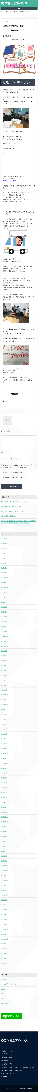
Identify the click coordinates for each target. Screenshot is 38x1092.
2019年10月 (4, 939)
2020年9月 (4, 885)
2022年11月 (4, 758)
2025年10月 (4, 587)
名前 (2, 452)
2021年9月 (4, 826)
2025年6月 (4, 607)
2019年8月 (4, 948)
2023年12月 (4, 695)
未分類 (3, 998)
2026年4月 (4, 558)
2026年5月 (4, 553)
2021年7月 (4, 836)
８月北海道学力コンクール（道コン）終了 (13, 511)
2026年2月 (4, 568)
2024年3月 (4, 680)
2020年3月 (4, 914)
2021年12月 (4, 812)
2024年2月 (4, 685)
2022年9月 (4, 768)
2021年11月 (4, 817)
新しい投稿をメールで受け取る (12, 477)
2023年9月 (4, 709)
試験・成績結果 (5, 1003)
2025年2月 (4, 626)
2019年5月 (4, 963)
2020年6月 (4, 900)
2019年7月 (4, 953)
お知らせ (3, 979)
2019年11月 (4, 934)
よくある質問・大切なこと (8, 984)
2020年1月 (4, 924)
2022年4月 (4, 792)
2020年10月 (4, 880)
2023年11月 (4, 699)
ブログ (7, 401)
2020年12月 (4, 870)
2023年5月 (4, 729)
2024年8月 (4, 655)
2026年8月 (4, 538)
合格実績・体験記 (7, 1064)
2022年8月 (4, 773)
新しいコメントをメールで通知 (12, 472)
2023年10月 (4, 704)
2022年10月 (4, 763)
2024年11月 (4, 641)
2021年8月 (4, 831)
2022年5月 (4, 787)
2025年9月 (4, 592)
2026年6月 (4, 548)
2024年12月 (4, 636)
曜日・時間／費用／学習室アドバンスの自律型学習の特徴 (18, 1067)
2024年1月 (4, 690)
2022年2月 (4, 802)
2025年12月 (4, 577)
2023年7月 (4, 719)
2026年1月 (4, 573)
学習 (2, 994)
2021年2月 (4, 861)
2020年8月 (4, 890)
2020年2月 (4, 919)
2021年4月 (4, 851)
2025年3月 (4, 621)
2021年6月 (4, 841)
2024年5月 (4, 670)
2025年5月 (4, 612)
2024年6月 (4, 665)
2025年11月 (4, 582)
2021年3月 (4, 856)
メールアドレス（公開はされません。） (10, 459)
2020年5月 (4, 904)
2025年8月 (4, 597)
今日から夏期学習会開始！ (8, 516)
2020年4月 (4, 909)
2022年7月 (4, 778)
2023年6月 (4, 724)
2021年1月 (4, 865)
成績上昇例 (5, 1060)
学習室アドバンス (7, 1057)
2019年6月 (4, 958)
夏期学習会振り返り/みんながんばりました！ (13, 501)
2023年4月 (4, 734)
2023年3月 (4, 739)
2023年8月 (4, 714)
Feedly (5, 1076)
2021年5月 (4, 846)
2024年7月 (4, 660)
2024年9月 (4, 651)
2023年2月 (4, 743)
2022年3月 (4, 797)
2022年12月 (4, 753)
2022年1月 (4, 807)
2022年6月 (4, 782)
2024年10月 (4, 646)
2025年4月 (4, 616)
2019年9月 (4, 944)
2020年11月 (4, 875)
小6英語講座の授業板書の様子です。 (11, 506)
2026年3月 (4, 563)
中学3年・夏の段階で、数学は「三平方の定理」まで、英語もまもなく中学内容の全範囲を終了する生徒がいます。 (18, 522)
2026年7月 (4, 543)
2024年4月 (4, 675)
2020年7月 (4, 895)
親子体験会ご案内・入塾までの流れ (12, 1070)
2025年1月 (4, 631)
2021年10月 (4, 822)
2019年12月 (4, 929)
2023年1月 (4, 748)
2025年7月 (4, 602)
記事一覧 (4, 1054)
